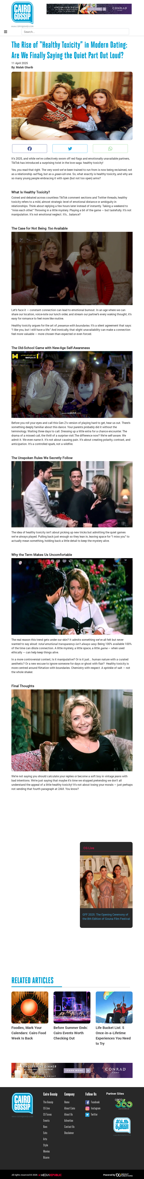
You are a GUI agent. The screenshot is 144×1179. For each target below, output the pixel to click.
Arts (45, 1139)
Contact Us (69, 1127)
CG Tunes (47, 1114)
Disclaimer (69, 1133)
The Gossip (48, 1102)
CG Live (46, 1108)
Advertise (68, 1121)
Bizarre (46, 1157)
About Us (68, 1114)
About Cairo (69, 1108)
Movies (46, 1151)
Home (66, 1102)
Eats (45, 1133)
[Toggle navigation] (6, 31)
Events (46, 1121)
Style (45, 1145)
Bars (45, 1127)
